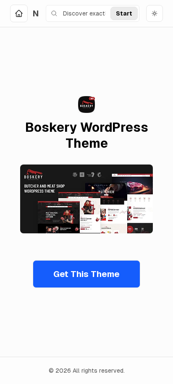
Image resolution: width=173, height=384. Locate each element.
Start (124, 13)
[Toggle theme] (154, 13)
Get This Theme (86, 274)
